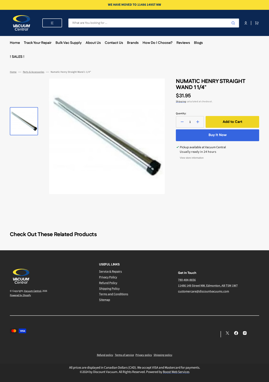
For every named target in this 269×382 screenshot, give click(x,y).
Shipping (181, 101)
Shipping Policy (109, 288)
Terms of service (124, 355)
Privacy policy (143, 355)
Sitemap (104, 300)
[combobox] (153, 23)
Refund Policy (108, 283)
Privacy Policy (108, 277)
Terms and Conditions (113, 294)
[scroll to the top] (264, 377)
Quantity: (181, 113)
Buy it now (218, 135)
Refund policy (105, 355)
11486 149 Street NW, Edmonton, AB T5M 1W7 (208, 286)
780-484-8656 (187, 280)
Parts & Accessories (33, 72)
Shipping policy (163, 355)
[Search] (234, 23)
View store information (192, 157)
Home (13, 72)
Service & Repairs (110, 272)
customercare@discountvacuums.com (203, 291)
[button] (245, 23)
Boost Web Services (176, 372)
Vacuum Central (32, 291)
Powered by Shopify (20, 295)
